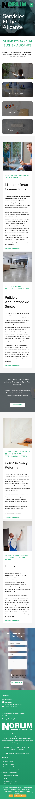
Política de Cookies (20, 796)
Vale (10, 796)
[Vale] (33, 792)
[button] (17, 75)
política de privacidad (18, 677)
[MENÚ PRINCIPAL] (31, 5)
